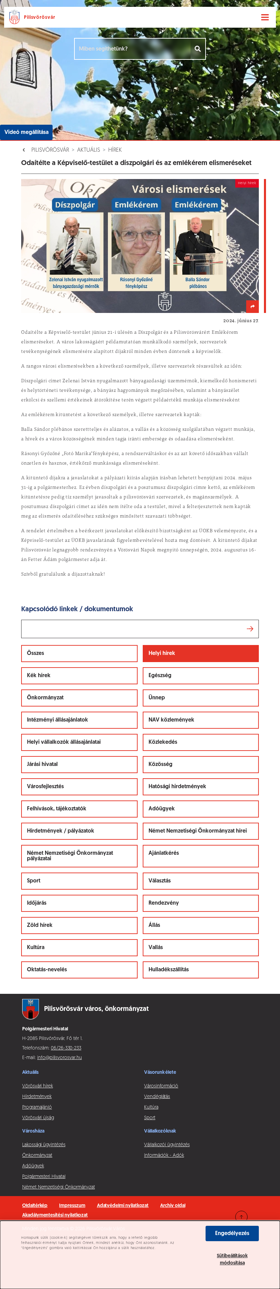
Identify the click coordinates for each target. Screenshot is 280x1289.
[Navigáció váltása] (265, 17)
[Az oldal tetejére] (241, 1217)
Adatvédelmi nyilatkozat (123, 1205)
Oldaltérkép (34, 1205)
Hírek (115, 150)
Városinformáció (161, 1086)
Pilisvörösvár (50, 150)
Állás (154, 925)
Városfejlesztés (45, 787)
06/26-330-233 (66, 1048)
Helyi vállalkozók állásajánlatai (64, 742)
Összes (35, 653)
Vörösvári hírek (37, 1086)
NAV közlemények (171, 720)
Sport (33, 881)
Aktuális (88, 150)
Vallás (156, 947)
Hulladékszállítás (169, 970)
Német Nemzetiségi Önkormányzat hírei (198, 831)
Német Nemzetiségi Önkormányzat (58, 1187)
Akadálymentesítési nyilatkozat (55, 1215)
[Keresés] (198, 49)
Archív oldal (172, 1205)
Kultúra (35, 947)
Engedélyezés (232, 1233)
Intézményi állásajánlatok (57, 720)
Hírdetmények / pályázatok (60, 831)
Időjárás (36, 903)
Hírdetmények (37, 1096)
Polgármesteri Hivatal (44, 1176)
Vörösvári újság (38, 1118)
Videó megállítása (26, 132)
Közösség (160, 764)
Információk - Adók (164, 1155)
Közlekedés (163, 742)
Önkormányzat (45, 698)
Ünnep (157, 698)
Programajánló (37, 1107)
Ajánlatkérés (164, 853)
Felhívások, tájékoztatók (56, 809)
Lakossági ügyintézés (44, 1145)
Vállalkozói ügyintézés (167, 1145)
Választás (160, 881)
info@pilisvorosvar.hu (59, 1057)
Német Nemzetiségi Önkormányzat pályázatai (70, 856)
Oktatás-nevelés (47, 970)
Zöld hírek (40, 925)
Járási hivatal (42, 764)
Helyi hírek (162, 653)
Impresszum (72, 1205)
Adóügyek (162, 809)
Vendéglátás (157, 1096)
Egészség (160, 675)
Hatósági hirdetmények (177, 787)
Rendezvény (164, 903)
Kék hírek (39, 675)
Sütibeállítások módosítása (232, 1259)
